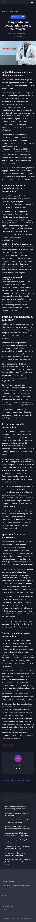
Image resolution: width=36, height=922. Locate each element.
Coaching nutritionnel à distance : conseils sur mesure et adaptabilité (16, 834)
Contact (4, 909)
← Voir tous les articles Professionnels (16, 780)
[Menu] (32, 1)
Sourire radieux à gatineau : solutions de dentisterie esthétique (17, 821)
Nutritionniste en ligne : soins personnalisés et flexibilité (14, 854)
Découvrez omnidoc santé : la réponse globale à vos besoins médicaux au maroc (17, 862)
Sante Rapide (8, 881)
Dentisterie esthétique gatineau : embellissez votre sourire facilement (17, 827)
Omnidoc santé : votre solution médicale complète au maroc (15, 808)
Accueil (4, 11)
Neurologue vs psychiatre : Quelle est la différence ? (17, 841)
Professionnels (13, 11)
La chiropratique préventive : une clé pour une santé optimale (17, 847)
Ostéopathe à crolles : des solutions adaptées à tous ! (16, 814)
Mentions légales (7, 906)
